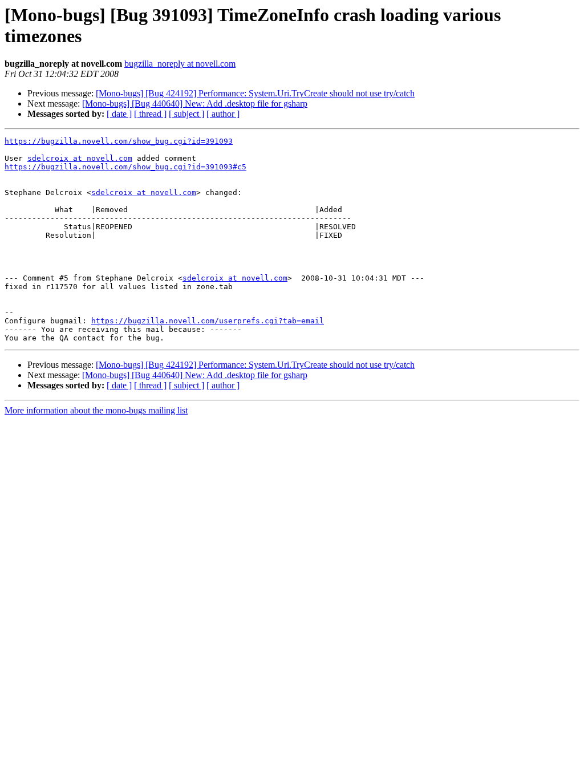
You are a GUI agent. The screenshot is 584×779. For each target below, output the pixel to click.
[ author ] (223, 114)
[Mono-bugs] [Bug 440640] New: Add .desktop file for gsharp (194, 103)
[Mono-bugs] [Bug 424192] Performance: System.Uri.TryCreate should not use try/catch (255, 93)
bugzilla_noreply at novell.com (180, 63)
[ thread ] (150, 114)
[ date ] (119, 114)
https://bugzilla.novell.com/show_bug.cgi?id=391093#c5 (125, 167)
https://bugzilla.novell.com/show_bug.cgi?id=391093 (119, 141)
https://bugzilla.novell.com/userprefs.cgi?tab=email (207, 321)
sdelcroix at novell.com (79, 158)
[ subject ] (186, 114)
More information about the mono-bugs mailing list (96, 410)
